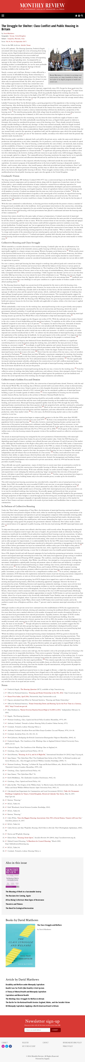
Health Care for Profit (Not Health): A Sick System (25, 988)
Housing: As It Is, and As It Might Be (32, 754)
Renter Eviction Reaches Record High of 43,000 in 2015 (41, 710)
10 (13, 199)
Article (23, 45)
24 (41, 392)
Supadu (46, 1059)
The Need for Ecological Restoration (19, 908)
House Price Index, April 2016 (18, 696)
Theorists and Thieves (14, 904)
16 (72, 315)
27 (45, 419)
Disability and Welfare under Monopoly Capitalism (25, 984)
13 (67, 250)
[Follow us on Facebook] (10, 1046)
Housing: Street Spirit (25, 838)
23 (75, 368)
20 (36, 351)
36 (58, 571)
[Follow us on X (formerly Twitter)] (6, 1046)
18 (77, 336)
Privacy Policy (68, 1046)
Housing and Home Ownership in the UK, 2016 (46, 693)
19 (24, 344)
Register (25, 1043)
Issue (28, 45)
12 (6, 238)
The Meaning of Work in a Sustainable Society (23, 891)
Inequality (10, 39)
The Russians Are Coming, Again (18, 895)
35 (14, 566)
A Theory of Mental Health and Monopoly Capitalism (26, 991)
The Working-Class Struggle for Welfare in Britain (25, 999)
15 (18, 281)
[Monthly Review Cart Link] (79, 16)
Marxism (17, 39)
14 (71, 276)
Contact (46, 1043)
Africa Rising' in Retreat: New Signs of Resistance (25, 900)
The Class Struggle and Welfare (49, 925)
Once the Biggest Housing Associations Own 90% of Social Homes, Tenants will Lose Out (49, 818)
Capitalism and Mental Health (17, 995)
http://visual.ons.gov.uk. (18, 706)
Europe (12, 36)
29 (57, 428)
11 (17, 212)
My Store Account (28, 1046)
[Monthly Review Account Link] (76, 16)
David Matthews (9, 33)
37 (24, 623)
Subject (4, 39)
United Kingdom (20, 36)
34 (81, 545)
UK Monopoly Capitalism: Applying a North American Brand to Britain (32, 1006)
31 (52, 473)
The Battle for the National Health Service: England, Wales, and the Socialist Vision (38, 1002)
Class (22, 39)
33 (6, 525)
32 (77, 486)
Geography (5, 36)
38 (44, 659)
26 (30, 411)
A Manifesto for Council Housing (38, 841)
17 (40, 323)
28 (30, 421)
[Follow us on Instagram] (3, 1046)
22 (65, 358)
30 (52, 452)
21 (20, 353)
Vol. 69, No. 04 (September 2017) (16, 42)
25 (43, 406)
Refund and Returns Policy (72, 1043)
